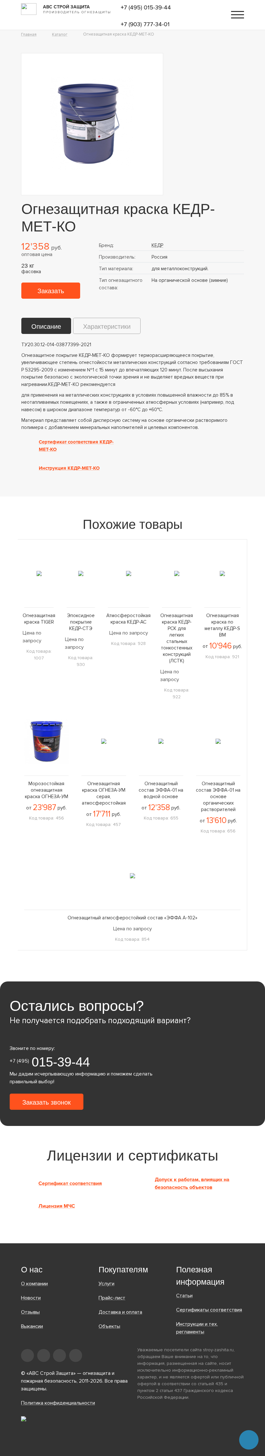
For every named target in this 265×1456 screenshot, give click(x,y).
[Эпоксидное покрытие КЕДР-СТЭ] (81, 573)
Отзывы (30, 1312)
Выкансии (32, 1326)
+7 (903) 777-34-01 (145, 24)
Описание (46, 326)
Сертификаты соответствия (209, 1310)
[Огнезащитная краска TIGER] (39, 573)
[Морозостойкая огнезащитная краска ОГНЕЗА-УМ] (46, 741)
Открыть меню (237, 14)
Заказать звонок (46, 1102)
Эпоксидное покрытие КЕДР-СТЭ (81, 622)
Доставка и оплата (120, 1312)
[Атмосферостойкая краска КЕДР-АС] (128, 573)
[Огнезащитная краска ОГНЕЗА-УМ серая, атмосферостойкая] (103, 741)
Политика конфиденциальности (58, 1403)
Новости (31, 1298)
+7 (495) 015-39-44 (146, 7)
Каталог (60, 34)
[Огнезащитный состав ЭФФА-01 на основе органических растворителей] (218, 741)
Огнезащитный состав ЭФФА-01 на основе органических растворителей (218, 796)
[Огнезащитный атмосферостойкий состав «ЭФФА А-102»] (132, 876)
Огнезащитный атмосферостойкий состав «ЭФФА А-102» (132, 918)
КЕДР (157, 245)
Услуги (106, 1283)
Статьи (184, 1295)
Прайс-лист (112, 1298)
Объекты (109, 1326)
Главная (29, 34)
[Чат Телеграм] (249, 1440)
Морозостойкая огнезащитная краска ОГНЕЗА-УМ (46, 790)
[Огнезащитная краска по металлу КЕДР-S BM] (222, 573)
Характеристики (107, 326)
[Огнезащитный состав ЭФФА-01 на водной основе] (161, 741)
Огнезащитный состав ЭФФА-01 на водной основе (161, 790)
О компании (34, 1283)
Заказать (50, 290)
